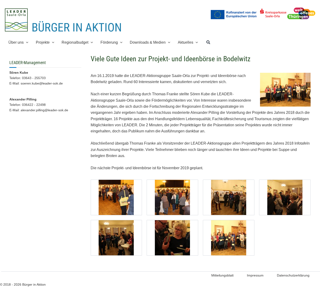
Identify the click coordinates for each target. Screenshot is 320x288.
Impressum (255, 275)
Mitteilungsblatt (222, 275)
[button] (26, 42)
